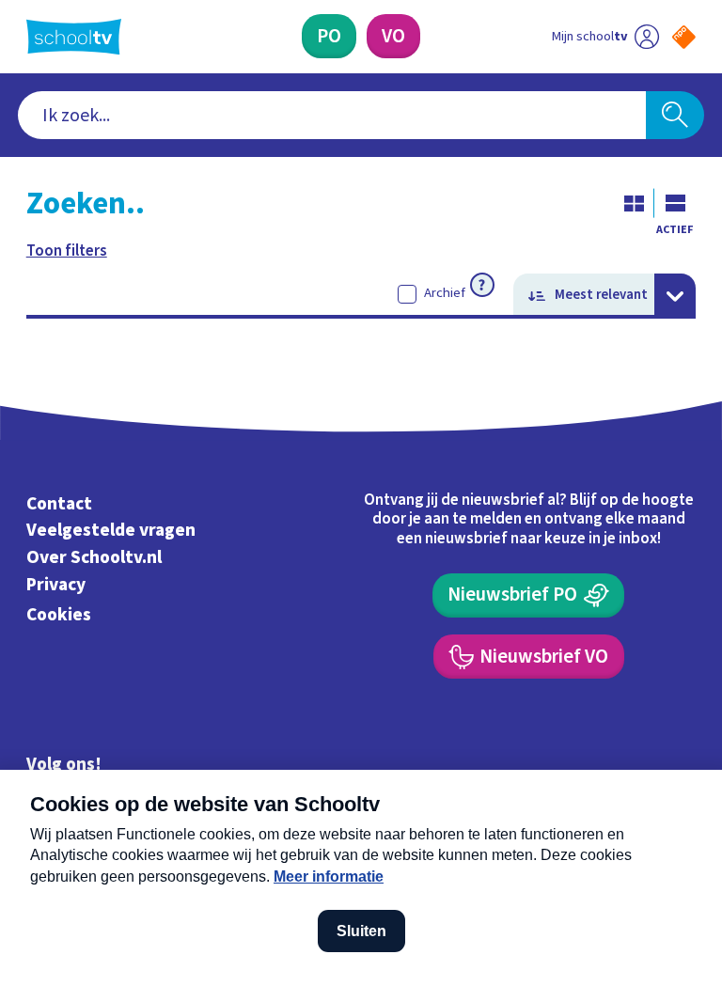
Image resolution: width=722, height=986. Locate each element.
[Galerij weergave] (633, 203)
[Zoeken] (675, 115)
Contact (59, 504)
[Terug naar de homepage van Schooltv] (73, 37)
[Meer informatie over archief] (482, 285)
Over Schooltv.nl (94, 557)
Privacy (56, 584)
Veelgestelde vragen (111, 530)
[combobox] (332, 115)
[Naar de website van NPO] (684, 37)
